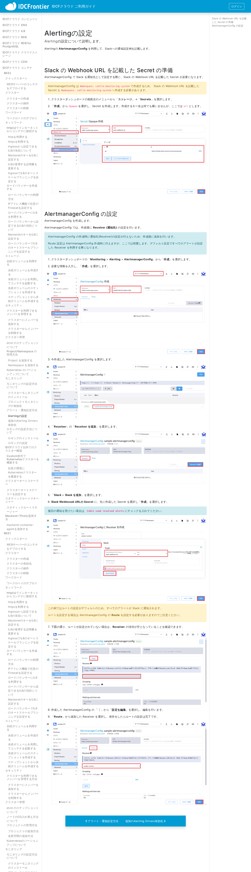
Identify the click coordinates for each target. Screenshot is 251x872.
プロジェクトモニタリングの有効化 (23, 404)
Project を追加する (20, 360)
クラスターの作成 (18, 98)
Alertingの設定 (17, 416)
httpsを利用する (18, 141)
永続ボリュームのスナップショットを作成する (23, 290)
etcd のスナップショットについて (23, 345)
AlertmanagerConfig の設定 (227, 25)
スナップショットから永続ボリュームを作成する (23, 299)
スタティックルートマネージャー (22, 509)
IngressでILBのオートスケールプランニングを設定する (23, 177)
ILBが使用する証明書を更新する (22, 166)
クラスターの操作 (18, 103)
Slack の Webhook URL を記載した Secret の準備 (229, 20)
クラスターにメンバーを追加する (23, 322)
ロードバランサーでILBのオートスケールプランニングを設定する (23, 247)
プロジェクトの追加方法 (23, 831)
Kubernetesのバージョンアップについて (22, 843)
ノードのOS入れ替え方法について (22, 819)
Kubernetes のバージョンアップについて (21, 372)
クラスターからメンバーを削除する (23, 331)
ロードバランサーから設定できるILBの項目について (23, 225)
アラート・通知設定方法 (103, 821)
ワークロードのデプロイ (22, 118)
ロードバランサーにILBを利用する (22, 214)
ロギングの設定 (17, 443)
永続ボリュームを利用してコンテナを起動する (23, 281)
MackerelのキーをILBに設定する (23, 157)
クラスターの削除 (18, 108)
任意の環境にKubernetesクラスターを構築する (22, 472)
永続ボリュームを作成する (23, 272)
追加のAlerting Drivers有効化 (23, 423)
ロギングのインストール (23, 438)
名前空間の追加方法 (20, 836)
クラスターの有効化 (19, 563)
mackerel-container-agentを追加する (20, 527)
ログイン (236, 6)
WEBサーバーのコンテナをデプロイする (22, 86)
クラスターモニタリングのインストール (23, 395)
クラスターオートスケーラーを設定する (22, 492)
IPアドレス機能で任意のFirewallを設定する (23, 205)
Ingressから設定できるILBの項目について (22, 148)
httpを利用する (17, 137)
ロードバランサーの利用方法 (23, 197)
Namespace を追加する (23, 365)
